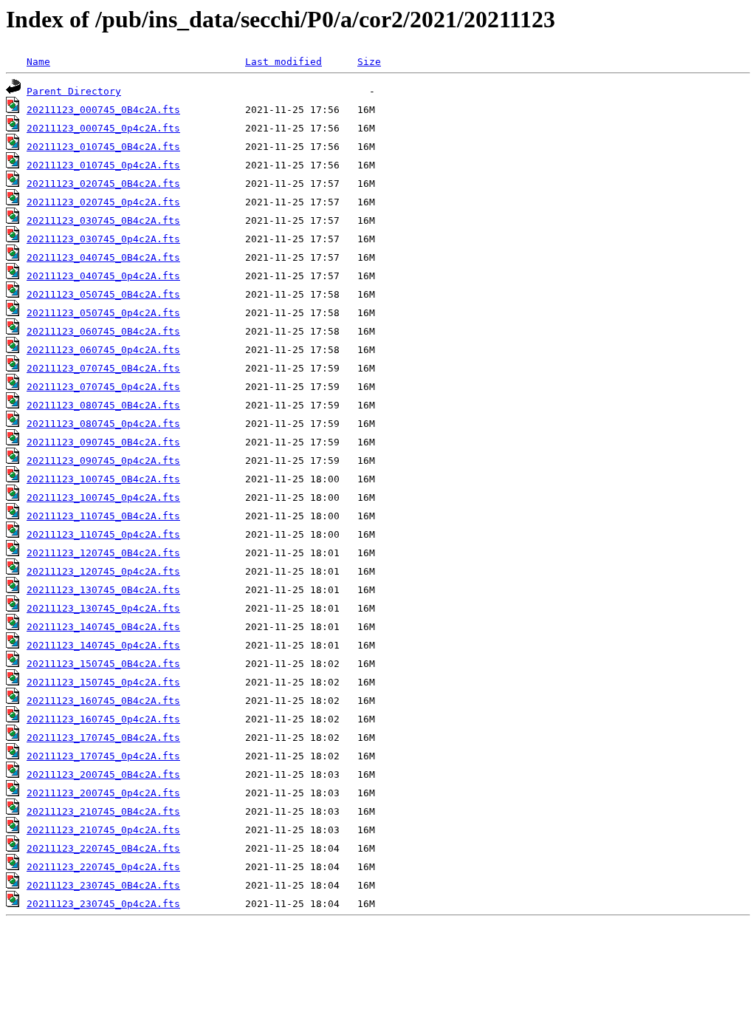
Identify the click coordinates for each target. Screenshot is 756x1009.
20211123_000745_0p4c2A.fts (103, 128)
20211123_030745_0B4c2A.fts (103, 220)
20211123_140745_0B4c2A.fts (103, 626)
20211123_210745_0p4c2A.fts (103, 829)
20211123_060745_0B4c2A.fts (103, 331)
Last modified (283, 61)
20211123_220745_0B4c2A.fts (103, 848)
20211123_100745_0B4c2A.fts (103, 479)
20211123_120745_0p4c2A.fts (103, 571)
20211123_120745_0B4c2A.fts (103, 552)
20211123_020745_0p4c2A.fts (103, 202)
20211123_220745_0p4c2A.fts (103, 866)
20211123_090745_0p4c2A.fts (103, 460)
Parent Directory (74, 91)
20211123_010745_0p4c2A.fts (103, 165)
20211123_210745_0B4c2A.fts (103, 811)
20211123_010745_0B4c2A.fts (103, 146)
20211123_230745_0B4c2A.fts (103, 885)
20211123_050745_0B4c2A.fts (103, 294)
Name (38, 61)
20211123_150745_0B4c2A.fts (103, 663)
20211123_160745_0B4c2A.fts (103, 700)
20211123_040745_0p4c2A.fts (103, 275)
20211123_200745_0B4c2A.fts (103, 774)
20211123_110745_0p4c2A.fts (103, 534)
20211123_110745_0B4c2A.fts (103, 515)
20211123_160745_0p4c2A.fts (103, 719)
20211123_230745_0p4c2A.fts (103, 903)
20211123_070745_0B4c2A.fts (103, 368)
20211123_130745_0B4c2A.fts (103, 589)
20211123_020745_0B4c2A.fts (103, 183)
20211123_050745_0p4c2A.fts (103, 312)
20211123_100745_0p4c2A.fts (103, 497)
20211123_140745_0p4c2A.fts (103, 645)
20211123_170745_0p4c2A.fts (103, 756)
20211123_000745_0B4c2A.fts (103, 109)
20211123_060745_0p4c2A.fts (103, 349)
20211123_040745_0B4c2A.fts (103, 257)
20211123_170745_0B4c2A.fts (103, 737)
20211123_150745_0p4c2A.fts (103, 682)
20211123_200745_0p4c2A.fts (103, 792)
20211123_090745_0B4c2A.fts (103, 442)
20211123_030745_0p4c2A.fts (103, 238)
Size (369, 61)
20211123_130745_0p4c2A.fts (103, 608)
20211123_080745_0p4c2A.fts (103, 423)
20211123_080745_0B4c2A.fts (103, 405)
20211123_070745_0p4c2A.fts (103, 386)
